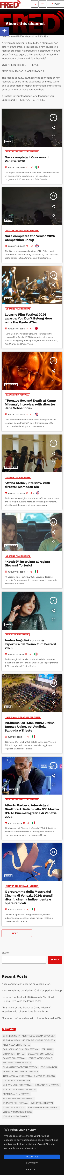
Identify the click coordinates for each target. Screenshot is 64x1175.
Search (6, 953)
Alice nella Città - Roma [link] (16, 1045)
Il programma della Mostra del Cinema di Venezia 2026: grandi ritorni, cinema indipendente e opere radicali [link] (29, 897)
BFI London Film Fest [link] (14, 1054)
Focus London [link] (49, 1067)
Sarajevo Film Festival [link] (15, 1103)
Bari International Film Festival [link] (21, 1049)
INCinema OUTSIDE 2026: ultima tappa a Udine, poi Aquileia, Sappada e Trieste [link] (30, 727)
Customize (32, 1163)
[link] (4, 31)
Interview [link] (10, 385)
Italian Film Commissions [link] (16, 1080)
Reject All (32, 1169)
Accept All (32, 1157)
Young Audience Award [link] (16, 1116)
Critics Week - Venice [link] (40, 1058)
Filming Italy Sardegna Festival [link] (20, 1067)
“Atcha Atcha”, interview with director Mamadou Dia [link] (27, 485)
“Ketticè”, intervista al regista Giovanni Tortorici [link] (27, 563)
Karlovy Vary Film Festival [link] (18, 1085)
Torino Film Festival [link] (17, 635)
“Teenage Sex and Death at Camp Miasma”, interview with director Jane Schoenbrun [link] (30, 404)
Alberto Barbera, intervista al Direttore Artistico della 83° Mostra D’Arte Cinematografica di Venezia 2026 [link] (32, 811)
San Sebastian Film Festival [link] (18, 1098)
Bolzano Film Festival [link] (40, 1054)
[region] (32, 1150)
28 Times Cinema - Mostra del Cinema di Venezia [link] (29, 1040)
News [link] (8, 141)
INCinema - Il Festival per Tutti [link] (23, 717)
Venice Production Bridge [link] (17, 1112)
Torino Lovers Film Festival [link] (43, 1107)
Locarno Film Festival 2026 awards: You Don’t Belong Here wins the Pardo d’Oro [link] (28, 318)
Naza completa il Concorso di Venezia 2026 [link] (26, 984)
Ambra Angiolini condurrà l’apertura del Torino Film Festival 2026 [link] (30, 644)
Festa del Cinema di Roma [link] (17, 1062)
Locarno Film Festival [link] (18, 309)
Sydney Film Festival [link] (42, 1103)
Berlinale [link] (47, 1049)
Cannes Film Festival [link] (17, 395)
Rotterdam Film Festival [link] (16, 1094)
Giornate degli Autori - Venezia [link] (20, 1071)
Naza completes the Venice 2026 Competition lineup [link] (30, 238)
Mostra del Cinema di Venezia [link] (22, 152)
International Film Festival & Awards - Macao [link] (29, 1076)
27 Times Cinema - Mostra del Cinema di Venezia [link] (29, 1036)
